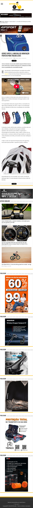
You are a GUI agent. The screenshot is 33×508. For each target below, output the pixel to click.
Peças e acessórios (22, 58)
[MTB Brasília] (16, 6)
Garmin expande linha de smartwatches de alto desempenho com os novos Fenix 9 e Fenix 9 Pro (14, 243)
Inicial (2, 21)
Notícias (6, 21)
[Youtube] (17, 504)
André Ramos (22, 502)
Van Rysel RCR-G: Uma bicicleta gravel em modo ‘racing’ (16, 264)
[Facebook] (14, 504)
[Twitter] (15, 504)
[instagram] (18, 504)
